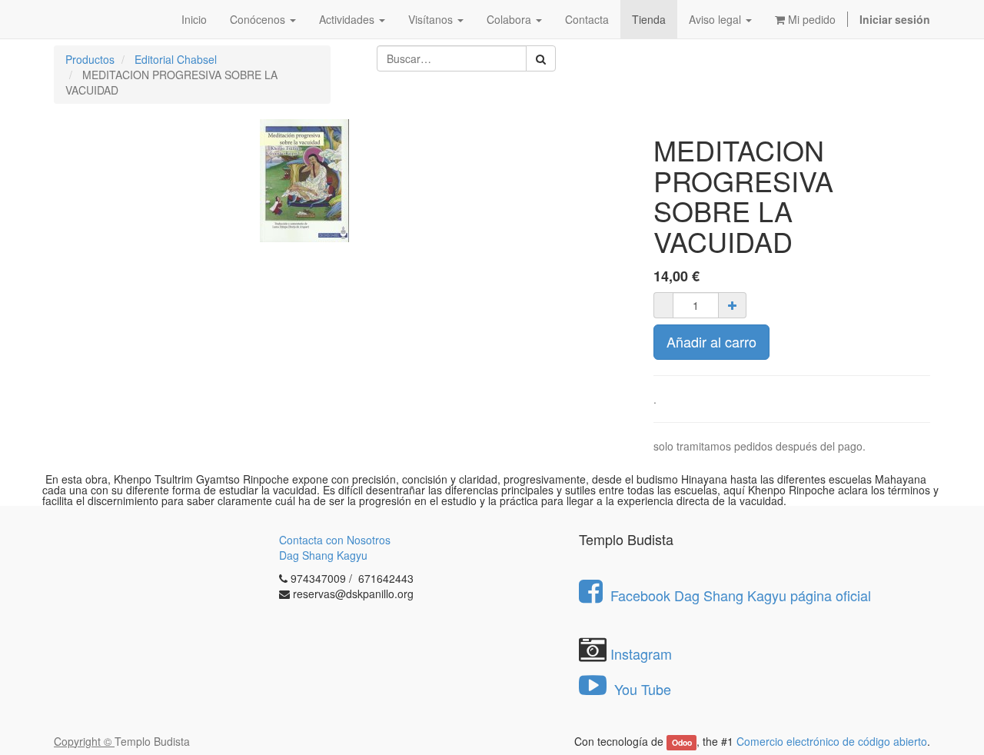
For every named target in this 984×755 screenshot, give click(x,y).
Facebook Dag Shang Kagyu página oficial (740, 595)
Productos (90, 59)
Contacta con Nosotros (335, 539)
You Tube (640, 689)
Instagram (641, 654)
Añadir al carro (711, 341)
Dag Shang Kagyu (323, 555)
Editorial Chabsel (176, 59)
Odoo (682, 742)
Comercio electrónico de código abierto (831, 741)
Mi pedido (810, 19)
